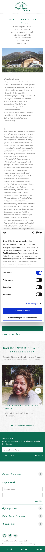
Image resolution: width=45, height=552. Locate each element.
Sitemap (12, 544)
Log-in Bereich (9, 482)
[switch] (39, 280)
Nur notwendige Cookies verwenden (22, 318)
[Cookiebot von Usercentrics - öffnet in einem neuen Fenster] (32, 233)
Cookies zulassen (22, 311)
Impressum (5, 544)
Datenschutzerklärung (28, 544)
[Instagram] (4, 536)
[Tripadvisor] (15, 536)
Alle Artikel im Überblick (22, 426)
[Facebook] (10, 536)
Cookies (18, 544)
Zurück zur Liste (11, 334)
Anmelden (38, 456)
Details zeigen (32, 304)
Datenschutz (10, 456)
